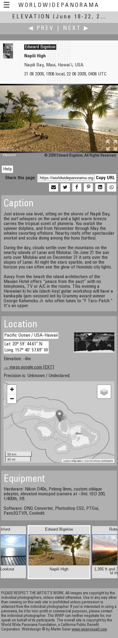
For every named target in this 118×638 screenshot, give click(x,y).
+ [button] (12, 389)
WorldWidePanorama (59, 5)
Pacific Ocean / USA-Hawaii (31, 335)
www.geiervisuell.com (89, 630)
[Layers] (104, 391)
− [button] (12, 398)
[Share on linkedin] (100, 187)
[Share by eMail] (53, 187)
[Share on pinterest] (88, 187)
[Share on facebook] (77, 187)
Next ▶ (76, 28)
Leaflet (66, 460)
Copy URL (105, 178)
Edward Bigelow (40, 47)
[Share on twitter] (65, 187)
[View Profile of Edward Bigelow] (8, 57)
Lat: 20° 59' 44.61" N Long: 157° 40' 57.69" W (26, 347)
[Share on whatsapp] (111, 187)
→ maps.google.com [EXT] (29, 367)
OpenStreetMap (92, 460)
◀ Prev (41, 28)
